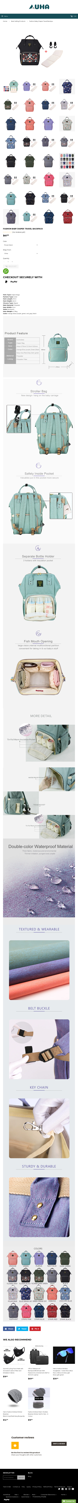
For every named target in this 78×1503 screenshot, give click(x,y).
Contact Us (69, 1501)
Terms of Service (59, 1487)
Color (5, 241)
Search (69, 1487)
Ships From (7, 250)
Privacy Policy (37, 1487)
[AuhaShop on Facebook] (63, 1489)
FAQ (23, 1487)
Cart (74, 16)
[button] (14, 232)
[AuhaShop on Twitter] (59, 1489)
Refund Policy (47, 1487)
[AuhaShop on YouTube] (73, 1489)
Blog (29, 1476)
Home (5, 21)
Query (29, 1487)
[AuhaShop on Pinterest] (66, 1489)
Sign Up (21, 1477)
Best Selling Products (18, 21)
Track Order (7, 1487)
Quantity (6, 258)
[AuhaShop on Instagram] (69, 1489)
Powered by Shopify (39, 1496)
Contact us (16, 1487)
